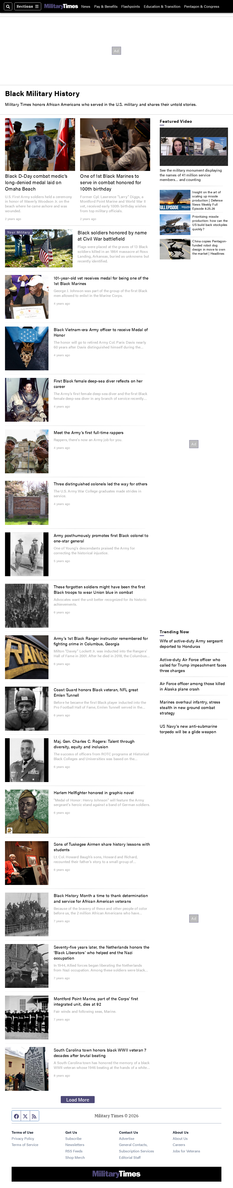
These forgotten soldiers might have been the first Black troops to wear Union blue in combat (99, 589)
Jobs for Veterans (186, 1151)
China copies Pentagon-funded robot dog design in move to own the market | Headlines (209, 247)
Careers (179, 1144)
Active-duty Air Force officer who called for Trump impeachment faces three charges (193, 664)
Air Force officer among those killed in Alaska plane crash (192, 686)
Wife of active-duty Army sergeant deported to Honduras (191, 643)
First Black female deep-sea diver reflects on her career (98, 383)
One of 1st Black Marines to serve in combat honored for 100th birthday (110, 182)
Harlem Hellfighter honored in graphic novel (94, 792)
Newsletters (74, 1144)
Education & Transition (162, 6)
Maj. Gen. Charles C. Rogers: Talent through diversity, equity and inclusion (94, 743)
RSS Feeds (74, 1151)
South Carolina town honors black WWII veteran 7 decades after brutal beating (100, 1052)
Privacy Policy (23, 1138)
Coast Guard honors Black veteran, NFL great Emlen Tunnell (96, 692)
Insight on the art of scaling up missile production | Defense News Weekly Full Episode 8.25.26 (207, 200)
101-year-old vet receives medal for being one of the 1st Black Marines (101, 280)
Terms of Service (25, 1144)
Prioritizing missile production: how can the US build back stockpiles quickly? (210, 222)
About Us (180, 1138)
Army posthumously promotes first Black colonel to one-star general (101, 538)
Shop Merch (75, 1157)
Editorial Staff (130, 1157)
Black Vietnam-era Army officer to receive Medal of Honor (101, 332)
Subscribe (73, 1138)
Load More (77, 1099)
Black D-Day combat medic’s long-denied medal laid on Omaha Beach (36, 182)
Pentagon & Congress (201, 6)
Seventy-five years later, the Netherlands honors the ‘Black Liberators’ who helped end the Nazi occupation (101, 952)
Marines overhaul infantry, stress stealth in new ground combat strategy (190, 707)
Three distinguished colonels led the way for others (101, 484)
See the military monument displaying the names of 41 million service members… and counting (191, 174)
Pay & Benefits (106, 6)
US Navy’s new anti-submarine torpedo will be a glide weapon (188, 728)
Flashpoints (130, 6)
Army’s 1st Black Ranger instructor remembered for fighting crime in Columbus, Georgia (101, 640)
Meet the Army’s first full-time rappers (89, 432)
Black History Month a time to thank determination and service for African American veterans (101, 898)
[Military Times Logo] (61, 6)
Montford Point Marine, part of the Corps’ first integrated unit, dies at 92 (96, 1001)
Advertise (126, 1138)
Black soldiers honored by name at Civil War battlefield (112, 235)
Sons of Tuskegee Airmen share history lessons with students (102, 846)
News (85, 6)
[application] (194, 147)
